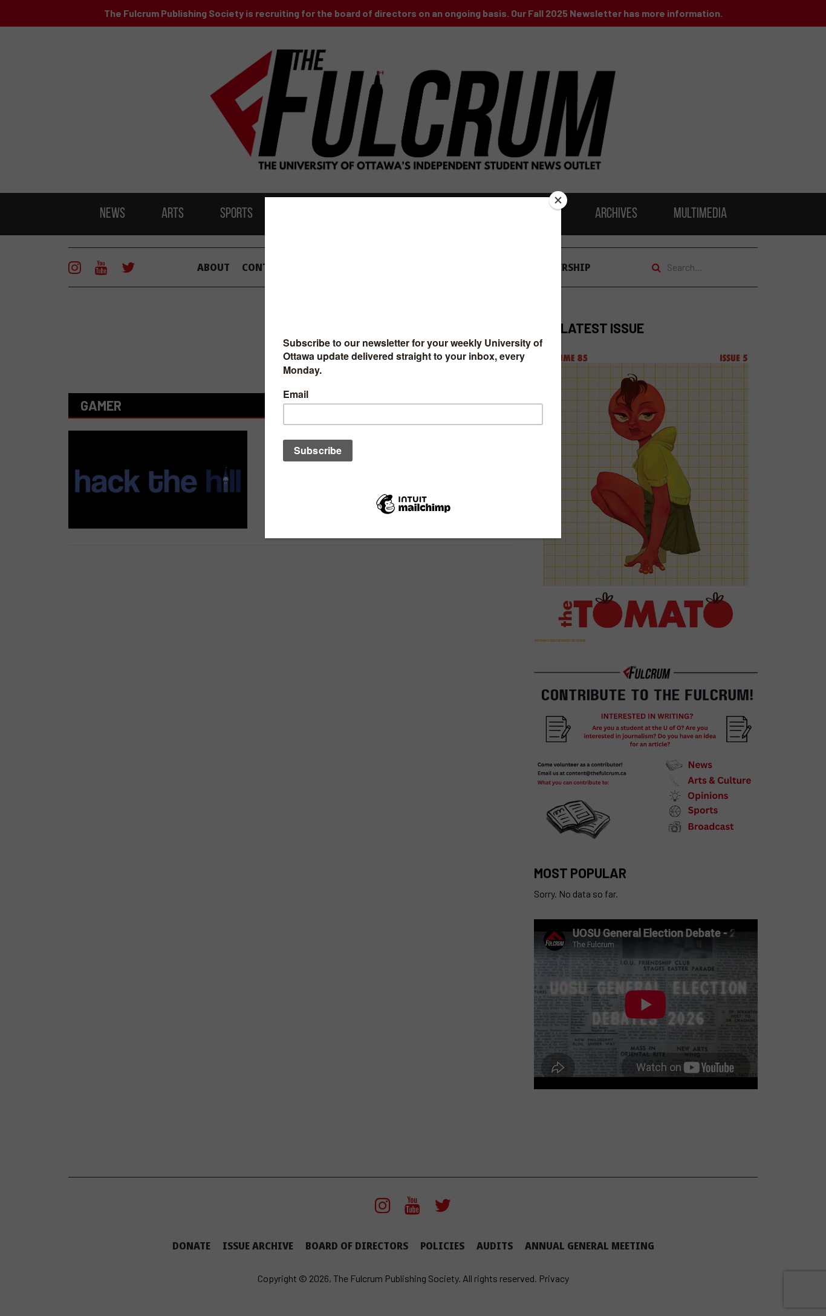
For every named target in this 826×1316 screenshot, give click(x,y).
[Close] (558, 200)
